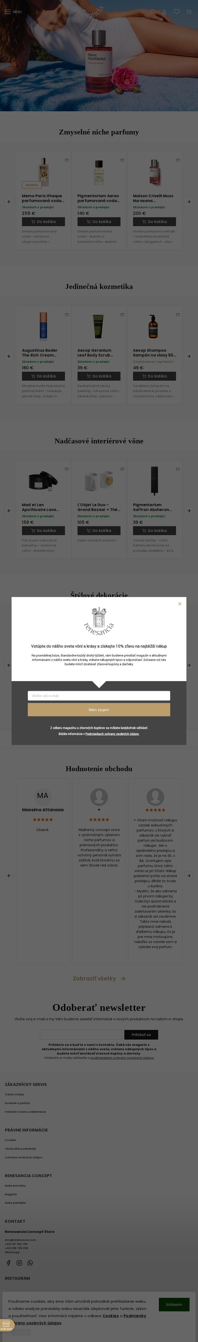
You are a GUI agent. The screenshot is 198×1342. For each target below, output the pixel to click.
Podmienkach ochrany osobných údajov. (112, 734)
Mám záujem (99, 710)
